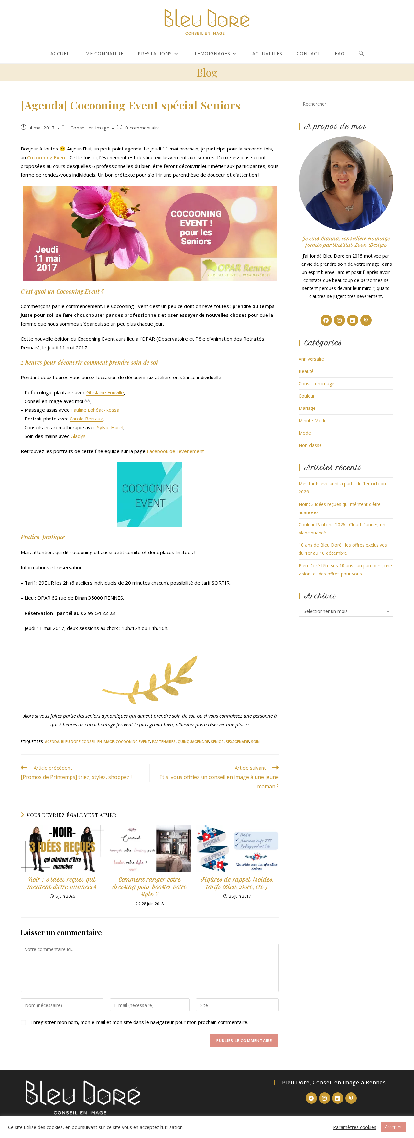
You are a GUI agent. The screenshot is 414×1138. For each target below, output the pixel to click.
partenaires (164, 741)
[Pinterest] (366, 320)
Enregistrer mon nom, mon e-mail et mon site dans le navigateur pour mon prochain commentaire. (139, 1022)
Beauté (306, 371)
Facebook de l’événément (175, 451)
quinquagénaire (193, 741)
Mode (305, 433)
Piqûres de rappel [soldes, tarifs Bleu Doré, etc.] (237, 883)
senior (217, 741)
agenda (52, 741)
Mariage (307, 408)
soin (255, 741)
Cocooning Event (133, 741)
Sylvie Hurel (110, 427)
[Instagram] (339, 320)
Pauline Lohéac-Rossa (95, 410)
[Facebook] (326, 320)
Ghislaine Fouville (105, 392)
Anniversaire (311, 359)
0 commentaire (142, 128)
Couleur (307, 396)
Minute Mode (313, 421)
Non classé (310, 445)
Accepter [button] (393, 1127)
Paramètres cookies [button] (354, 1127)
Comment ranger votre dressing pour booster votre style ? (150, 886)
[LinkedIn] (352, 320)
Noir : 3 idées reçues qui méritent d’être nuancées (62, 883)
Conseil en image (90, 128)
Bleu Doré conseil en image (87, 741)
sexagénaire (237, 741)
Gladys (78, 436)
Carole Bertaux (86, 418)
